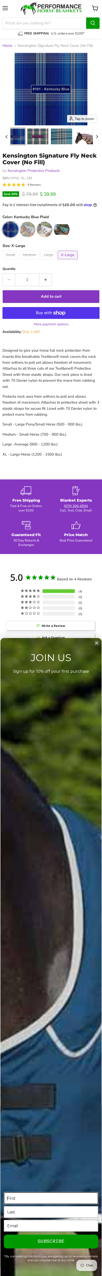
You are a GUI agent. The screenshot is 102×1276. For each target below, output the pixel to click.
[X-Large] (68, 260)
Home (7, 46)
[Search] (93, 23)
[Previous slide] (6, 136)
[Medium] (30, 260)
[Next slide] (97, 136)
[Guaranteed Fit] (26, 534)
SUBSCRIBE (51, 1241)
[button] (14, 136)
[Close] (97, 643)
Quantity (9, 269)
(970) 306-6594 (76, 506)
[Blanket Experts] (75, 499)
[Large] (49, 260)
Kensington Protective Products (34, 170)
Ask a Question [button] (53, 637)
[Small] (11, 260)
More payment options (51, 324)
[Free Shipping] (26, 499)
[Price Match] (75, 534)
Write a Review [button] (53, 625)
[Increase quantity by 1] (45, 279)
